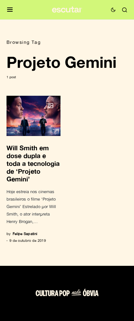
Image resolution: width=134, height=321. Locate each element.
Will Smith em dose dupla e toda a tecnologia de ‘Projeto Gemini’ (33, 163)
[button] (10, 10)
